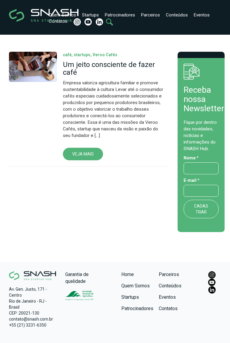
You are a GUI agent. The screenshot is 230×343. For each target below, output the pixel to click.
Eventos (202, 15)
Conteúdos (177, 15)
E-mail (191, 180)
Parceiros (150, 15)
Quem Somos (62, 15)
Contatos (58, 21)
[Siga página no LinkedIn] (98, 22)
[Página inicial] (23, 15)
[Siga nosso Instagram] (76, 22)
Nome (191, 158)
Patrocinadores (120, 15)
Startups (90, 15)
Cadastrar (201, 209)
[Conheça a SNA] (79, 297)
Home (127, 274)
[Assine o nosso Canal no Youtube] (212, 282)
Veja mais (83, 154)
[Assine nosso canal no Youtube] (87, 22)
